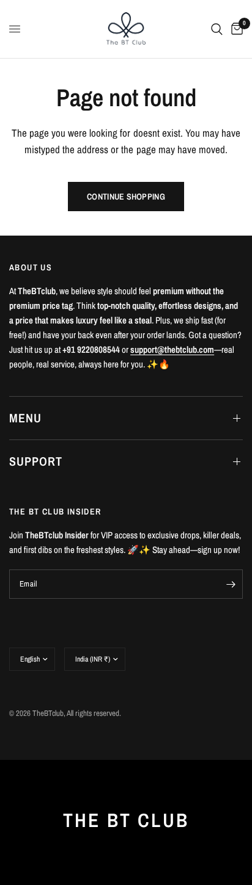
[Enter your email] (230, 584)
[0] (235, 29)
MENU (25, 418)
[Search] (217, 29)
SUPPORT (35, 461)
